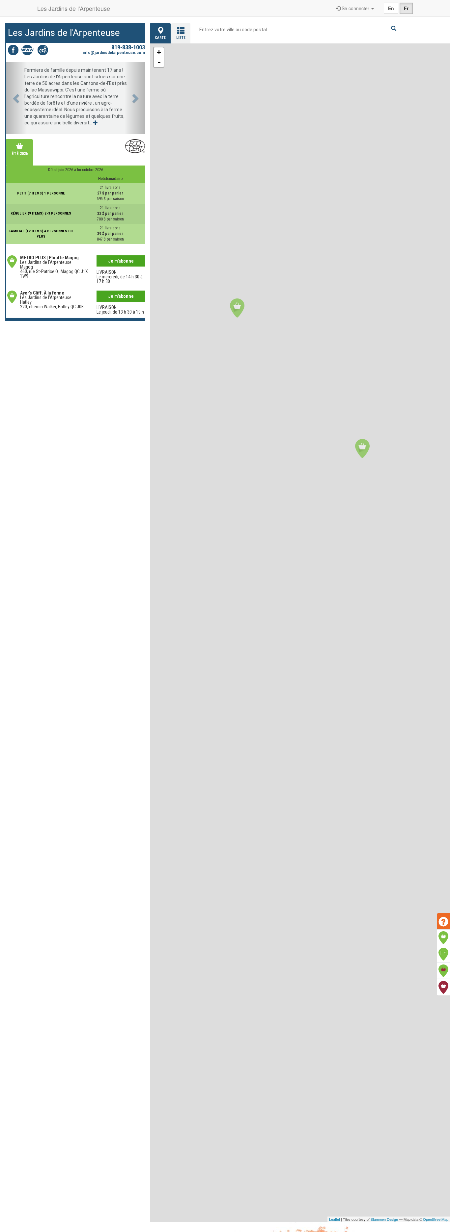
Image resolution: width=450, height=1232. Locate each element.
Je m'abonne (121, 261)
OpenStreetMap (435, 1219)
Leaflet (334, 1219)
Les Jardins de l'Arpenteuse (73, 8)
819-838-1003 (128, 47)
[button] (16, 98)
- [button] (159, 62)
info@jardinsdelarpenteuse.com (114, 52)
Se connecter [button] (355, 8)
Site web (28, 50)
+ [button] (159, 52)
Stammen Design (384, 1219)
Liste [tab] (180, 38)
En (391, 8)
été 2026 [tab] (20, 153)
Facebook (13, 50)
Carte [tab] (160, 38)
